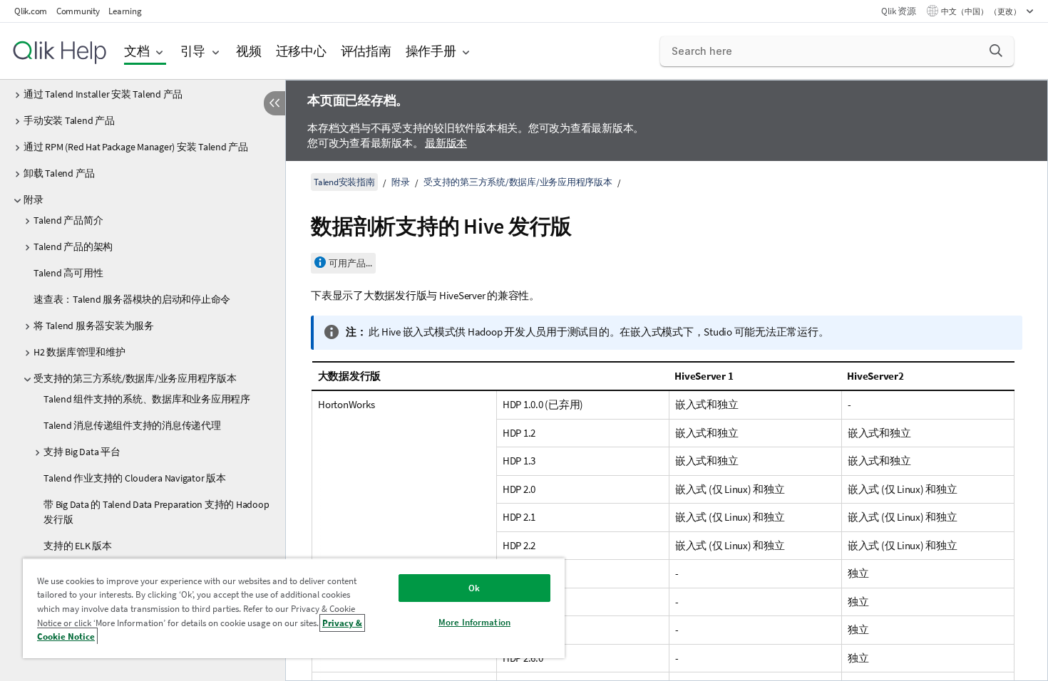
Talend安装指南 (344, 182)
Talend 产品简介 (68, 220)
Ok (474, 588)
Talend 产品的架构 (73, 246)
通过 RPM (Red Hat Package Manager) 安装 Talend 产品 (136, 146)
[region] (294, 608)
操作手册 (431, 51)
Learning (124, 11)
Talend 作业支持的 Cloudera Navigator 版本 (134, 478)
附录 (33, 199)
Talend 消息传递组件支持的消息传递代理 (132, 425)
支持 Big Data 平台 (81, 451)
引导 (193, 51)
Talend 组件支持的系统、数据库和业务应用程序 (146, 399)
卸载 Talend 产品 (59, 173)
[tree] (142, 338)
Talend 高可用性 (68, 272)
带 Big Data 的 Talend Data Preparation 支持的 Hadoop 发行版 (156, 512)
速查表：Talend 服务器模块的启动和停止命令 (132, 299)
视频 (249, 51)
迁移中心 (301, 51)
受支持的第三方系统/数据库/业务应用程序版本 (135, 378)
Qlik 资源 (898, 11)
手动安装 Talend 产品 (69, 120)
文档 (137, 51)
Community (78, 11)
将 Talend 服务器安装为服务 (94, 325)
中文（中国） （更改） (981, 11)
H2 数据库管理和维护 (79, 351)
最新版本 (446, 143)
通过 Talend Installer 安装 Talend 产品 (103, 94)
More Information (474, 622)
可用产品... (350, 263)
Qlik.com (30, 11)
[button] (996, 50)
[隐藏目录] (274, 103)
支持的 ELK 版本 (77, 545)
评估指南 (366, 51)
